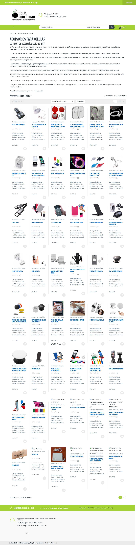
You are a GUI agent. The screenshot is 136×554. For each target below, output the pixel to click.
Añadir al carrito (64, 344)
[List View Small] (22, 101)
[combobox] (62, 27)
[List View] (19, 101)
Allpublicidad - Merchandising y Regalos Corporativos (27, 543)
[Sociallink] (10, 533)
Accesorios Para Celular (18, 122)
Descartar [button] (129, 2)
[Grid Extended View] (12, 101)
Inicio (11, 33)
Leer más (25, 148)
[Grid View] (16, 101)
